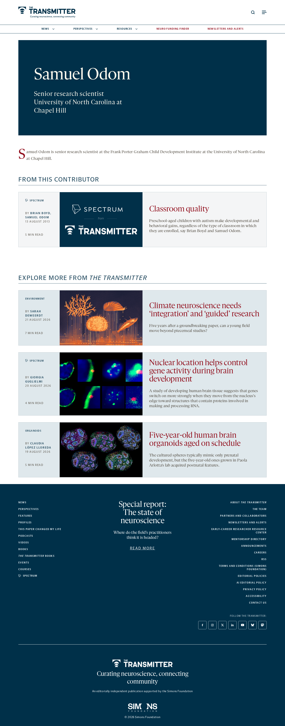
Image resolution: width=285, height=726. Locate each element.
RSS (264, 559)
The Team (260, 509)
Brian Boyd (40, 213)
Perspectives (83, 28)
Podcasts (25, 535)
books (36, 555)
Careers (260, 552)
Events (23, 562)
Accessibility (256, 596)
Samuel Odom (37, 217)
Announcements (254, 545)
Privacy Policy (255, 589)
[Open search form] (253, 12)
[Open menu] (264, 12)
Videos (23, 542)
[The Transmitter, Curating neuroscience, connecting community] (47, 12)
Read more (142, 548)
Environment (35, 298)
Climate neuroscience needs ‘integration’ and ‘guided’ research (204, 310)
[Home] (142, 663)
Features (25, 515)
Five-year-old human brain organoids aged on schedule (195, 440)
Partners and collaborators (243, 515)
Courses (24, 569)
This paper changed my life (39, 529)
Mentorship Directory (249, 539)
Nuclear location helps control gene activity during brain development (198, 371)
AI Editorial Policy (252, 582)
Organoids (33, 430)
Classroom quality (179, 209)
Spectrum (37, 200)
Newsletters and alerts (247, 522)
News (45, 28)
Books (23, 549)
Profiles (25, 522)
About (248, 502)
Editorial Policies (252, 576)
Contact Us (258, 602)
